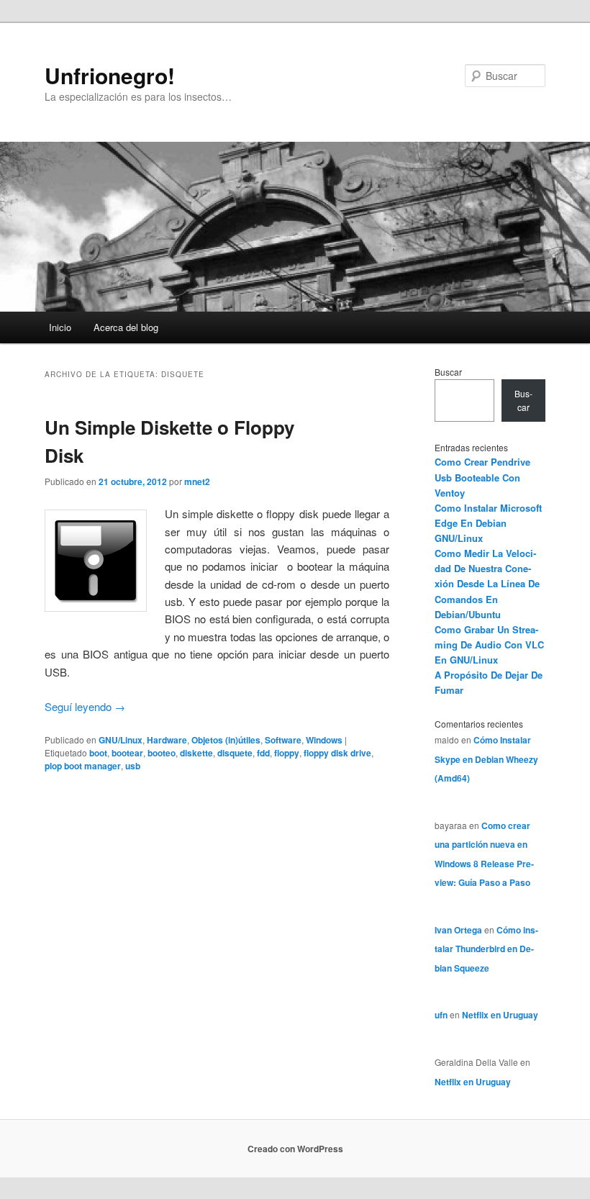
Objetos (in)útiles (225, 739)
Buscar (448, 372)
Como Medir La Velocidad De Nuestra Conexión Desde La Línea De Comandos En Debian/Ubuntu (487, 583)
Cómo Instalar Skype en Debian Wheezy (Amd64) (486, 758)
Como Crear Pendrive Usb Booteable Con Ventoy (482, 477)
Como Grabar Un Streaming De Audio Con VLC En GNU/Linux (489, 644)
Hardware (167, 739)
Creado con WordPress (295, 1148)
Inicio (60, 327)
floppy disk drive (337, 752)
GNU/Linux (120, 739)
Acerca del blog (126, 327)
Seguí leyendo (85, 706)
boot (98, 752)
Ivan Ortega (458, 929)
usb (132, 765)
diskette (196, 752)
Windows (324, 739)
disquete (235, 752)
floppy (286, 752)
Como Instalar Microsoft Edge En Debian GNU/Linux (488, 523)
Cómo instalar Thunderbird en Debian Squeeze (486, 948)
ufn (441, 1014)
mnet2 (197, 481)
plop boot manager (83, 765)
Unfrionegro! (110, 75)
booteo (162, 752)
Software (283, 739)
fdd (263, 752)
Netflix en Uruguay (500, 1014)
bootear (127, 752)
